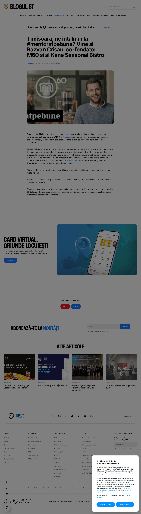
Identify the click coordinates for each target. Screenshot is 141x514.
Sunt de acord (124, 504)
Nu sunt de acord (106, 504)
